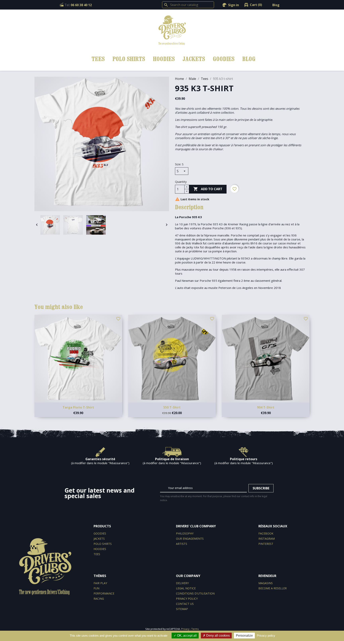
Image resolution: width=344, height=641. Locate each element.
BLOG (248, 59)
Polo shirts (128, 59)
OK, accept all (186, 635)
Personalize (244, 635)
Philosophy (185, 533)
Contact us (185, 604)
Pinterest (265, 544)
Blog (276, 5)
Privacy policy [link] (266, 635)
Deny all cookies (217, 635)
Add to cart (207, 189)
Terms (195, 629)
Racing (99, 598)
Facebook (265, 533)
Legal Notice (186, 588)
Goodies (224, 59)
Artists (181, 544)
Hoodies (164, 59)
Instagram (266, 538)
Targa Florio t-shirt (78, 407)
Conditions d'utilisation (195, 593)
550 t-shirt (172, 407)
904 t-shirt (265, 407)
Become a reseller (272, 588)
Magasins (265, 583)
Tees (98, 59)
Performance (104, 593)
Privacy (185, 629)
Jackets (194, 59)
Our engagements (190, 538)
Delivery (182, 583)
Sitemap (182, 609)
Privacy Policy (187, 598)
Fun (96, 588)
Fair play (100, 583)
